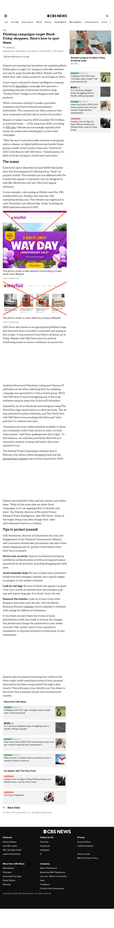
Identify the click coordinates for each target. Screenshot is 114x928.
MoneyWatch (75, 22)
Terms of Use (83, 854)
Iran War (15, 22)
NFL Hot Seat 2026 (12, 850)
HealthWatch (60, 22)
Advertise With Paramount (52, 872)
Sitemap (7, 884)
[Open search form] (107, 15)
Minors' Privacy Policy (87, 858)
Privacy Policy (84, 842)
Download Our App (12, 876)
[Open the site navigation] (21, 16)
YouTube (44, 842)
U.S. (6, 22)
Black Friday (14, 807)
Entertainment (92, 22)
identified (21, 86)
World (39, 22)
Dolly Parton (28, 22)
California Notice (85, 846)
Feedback (45, 884)
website (28, 606)
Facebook (45, 846)
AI (39, 131)
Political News (9, 842)
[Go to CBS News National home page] (57, 16)
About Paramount (48, 868)
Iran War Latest (10, 846)
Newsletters (8, 868)
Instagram (44, 850)
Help (42, 880)
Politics (48, 22)
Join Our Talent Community (53, 876)
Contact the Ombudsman (52, 888)
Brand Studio (9, 880)
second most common (15, 458)
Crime (104, 22)
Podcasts (7, 872)
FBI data (11, 127)
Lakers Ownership (11, 854)
